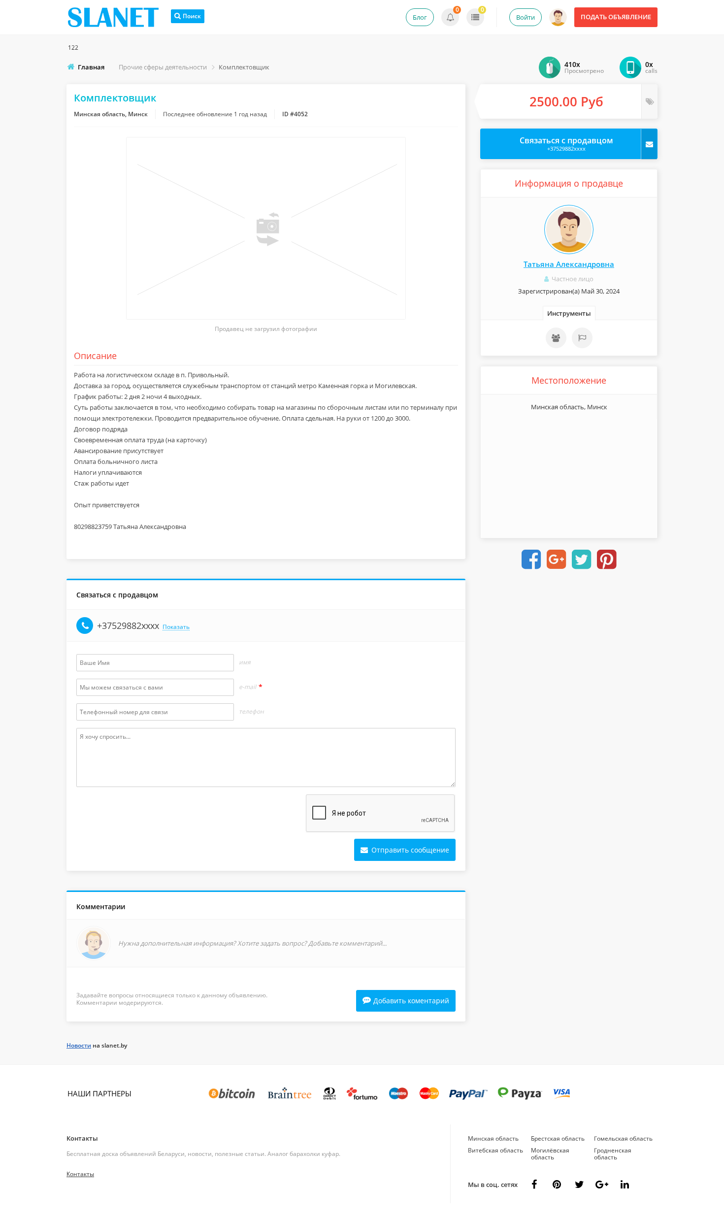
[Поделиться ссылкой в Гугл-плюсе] (602, 1184)
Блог (420, 17)
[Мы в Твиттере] (579, 1184)
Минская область (493, 1138)
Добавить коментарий (411, 1000)
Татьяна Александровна (569, 264)
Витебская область (495, 1150)
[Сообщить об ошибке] (582, 338)
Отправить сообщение (409, 850)
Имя (245, 662)
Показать (176, 627)
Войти (525, 17)
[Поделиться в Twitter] (581, 559)
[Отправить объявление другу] (556, 338)
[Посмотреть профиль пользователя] (568, 229)
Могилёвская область (550, 1153)
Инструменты (569, 313)
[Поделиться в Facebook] (531, 559)
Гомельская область (623, 1138)
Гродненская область (612, 1153)
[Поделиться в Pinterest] (606, 559)
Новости (78, 1045)
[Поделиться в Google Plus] (556, 559)
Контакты (82, 1138)
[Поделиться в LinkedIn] (624, 1184)
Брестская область (558, 1138)
